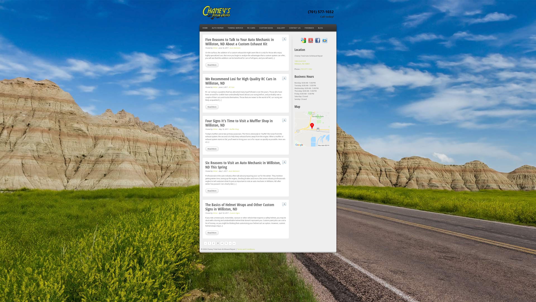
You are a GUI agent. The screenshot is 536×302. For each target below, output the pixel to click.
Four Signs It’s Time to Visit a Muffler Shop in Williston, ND (239, 123)
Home (205, 28)
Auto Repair (218, 28)
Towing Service (235, 28)
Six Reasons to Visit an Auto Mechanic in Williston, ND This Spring (243, 165)
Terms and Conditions (246, 249)
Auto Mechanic (235, 48)
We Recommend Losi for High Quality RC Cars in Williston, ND (240, 81)
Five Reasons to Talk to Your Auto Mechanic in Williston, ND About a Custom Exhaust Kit (239, 41)
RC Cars (251, 28)
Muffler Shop (234, 129)
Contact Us (295, 28)
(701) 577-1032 (321, 11)
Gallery (281, 28)
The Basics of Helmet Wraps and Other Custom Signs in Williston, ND (239, 207)
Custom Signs (266, 28)
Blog (320, 28)
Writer (215, 48)
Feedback (309, 28)
